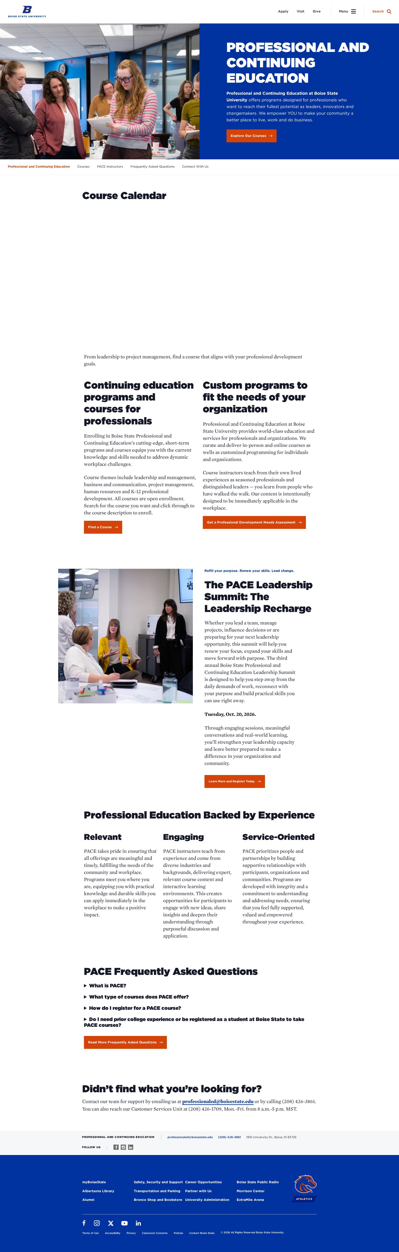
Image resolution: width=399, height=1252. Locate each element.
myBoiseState (94, 1182)
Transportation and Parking (157, 1191)
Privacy (131, 1233)
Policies (178, 1233)
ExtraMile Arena (250, 1200)
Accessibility (112, 1233)
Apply (283, 11)
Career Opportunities (203, 1182)
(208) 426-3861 (229, 1137)
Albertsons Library (98, 1191)
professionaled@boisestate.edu (218, 1101)
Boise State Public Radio (258, 1182)
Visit (300, 11)
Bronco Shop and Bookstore (158, 1200)
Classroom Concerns (154, 1233)
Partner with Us (198, 1191)
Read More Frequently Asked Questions (122, 1042)
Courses (83, 166)
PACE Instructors (110, 166)
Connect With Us (195, 166)
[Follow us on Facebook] (116, 1147)
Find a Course (100, 527)
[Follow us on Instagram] (123, 1147)
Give (317, 11)
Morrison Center (251, 1191)
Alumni (88, 1200)
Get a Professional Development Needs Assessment (251, 522)
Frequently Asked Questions (153, 166)
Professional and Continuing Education (39, 166)
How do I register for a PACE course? (135, 1008)
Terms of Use (90, 1233)
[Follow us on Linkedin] (130, 1147)
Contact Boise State (201, 1233)
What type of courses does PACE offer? (139, 997)
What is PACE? (107, 986)
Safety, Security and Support (158, 1182)
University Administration (207, 1200)
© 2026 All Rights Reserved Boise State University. (252, 1232)
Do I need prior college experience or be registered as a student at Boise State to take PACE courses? (194, 1022)
